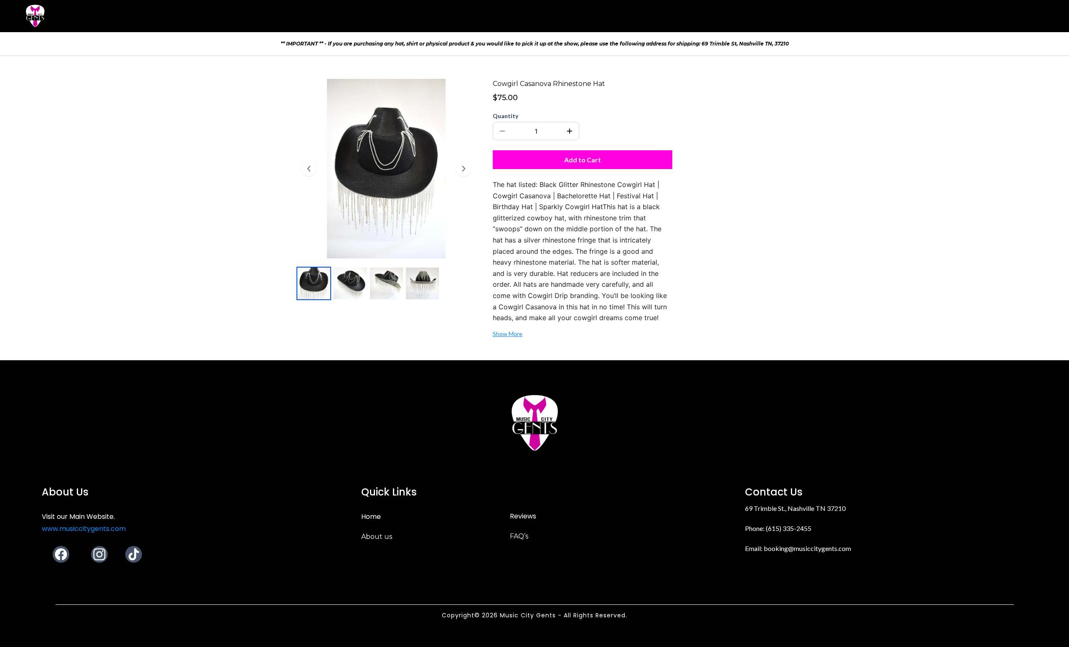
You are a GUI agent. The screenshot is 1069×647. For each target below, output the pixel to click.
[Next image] (463, 168)
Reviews (523, 516)
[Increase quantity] (569, 131)
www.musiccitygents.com (84, 528)
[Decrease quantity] (502, 131)
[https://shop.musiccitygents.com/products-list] (35, 15)
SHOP (1015, 15)
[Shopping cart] (1046, 16)
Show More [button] (507, 333)
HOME (979, 15)
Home (371, 516)
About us (376, 537)
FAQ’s (519, 536)
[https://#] (534, 423)
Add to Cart (582, 160)
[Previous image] (309, 168)
